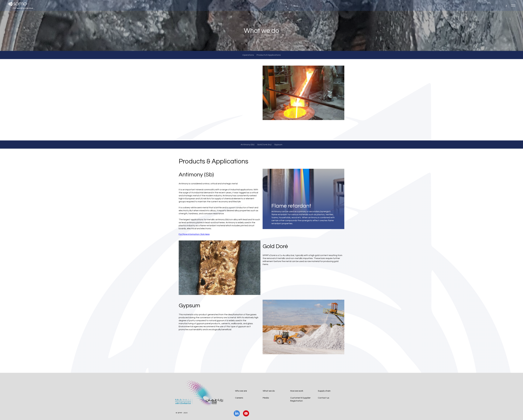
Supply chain (324, 391)
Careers (239, 398)
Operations (248, 55)
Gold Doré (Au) (264, 144)
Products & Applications (269, 55)
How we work (296, 391)
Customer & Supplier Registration (300, 399)
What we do (269, 391)
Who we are (241, 391)
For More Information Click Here (194, 234)
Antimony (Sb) (247, 144)
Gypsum (278, 144)
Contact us (323, 398)
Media (266, 398)
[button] (513, 5)
